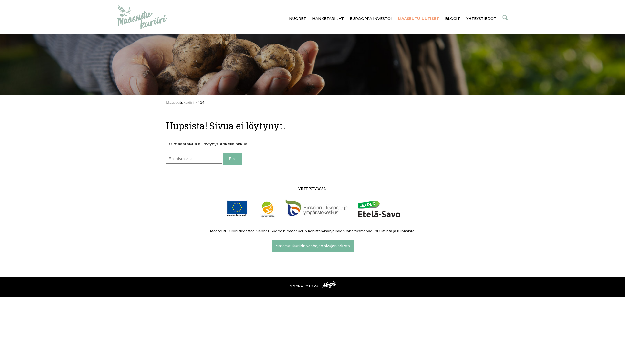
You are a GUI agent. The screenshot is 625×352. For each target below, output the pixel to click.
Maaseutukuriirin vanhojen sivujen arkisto (312, 246)
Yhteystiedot (481, 18)
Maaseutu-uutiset (418, 18)
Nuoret (297, 18)
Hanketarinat (328, 18)
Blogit (452, 18)
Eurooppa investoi (371, 18)
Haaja (329, 284)
